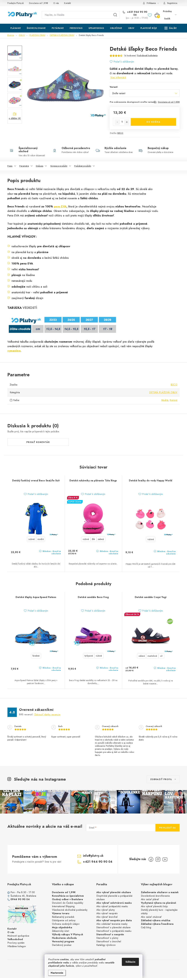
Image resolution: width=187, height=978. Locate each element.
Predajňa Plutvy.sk (15, 3)
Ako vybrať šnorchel (107, 917)
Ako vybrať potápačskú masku (112, 906)
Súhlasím (130, 962)
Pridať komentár (38, 442)
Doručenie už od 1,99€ (169, 102)
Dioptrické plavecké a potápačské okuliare (114, 897)
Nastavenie (57, 972)
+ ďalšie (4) (15, 118)
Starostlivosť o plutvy (107, 938)
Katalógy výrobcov (106, 945)
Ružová (173, 400)
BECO (120, 133)
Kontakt (67, 3)
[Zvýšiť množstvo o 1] (126, 122)
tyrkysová (89, 655)
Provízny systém (16, 942)
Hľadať (115, 15)
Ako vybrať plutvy (105, 910)
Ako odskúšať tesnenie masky (112, 924)
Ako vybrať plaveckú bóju (154, 906)
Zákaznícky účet (60, 931)
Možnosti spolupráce (18, 935)
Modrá (164, 400)
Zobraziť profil (161, 779)
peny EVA (60, 206)
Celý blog (146, 927)
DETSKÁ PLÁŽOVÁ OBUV (163, 392)
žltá (93, 539)
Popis (9, 165)
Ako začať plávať (150, 899)
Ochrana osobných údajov (66, 924)
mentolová (152, 655)
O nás (56, 3)
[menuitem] (15, 28)
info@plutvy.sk (93, 856)
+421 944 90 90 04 (136, 13)
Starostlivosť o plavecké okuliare (113, 927)
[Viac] (171, 28)
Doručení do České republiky (67, 903)
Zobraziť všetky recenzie (47, 714)
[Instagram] (158, 859)
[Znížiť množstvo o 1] (117, 122)
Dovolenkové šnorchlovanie (155, 896)
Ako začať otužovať (151, 917)
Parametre (24, 165)
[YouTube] (165, 859)
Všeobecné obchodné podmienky (70, 910)
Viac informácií (118, 77)
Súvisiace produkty (58, 165)
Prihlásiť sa (167, 827)
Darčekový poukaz (62, 945)
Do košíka (153, 121)
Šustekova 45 (18, 896)
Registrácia (172, 3)
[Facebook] (151, 859)
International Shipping (63, 906)
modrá (41, 539)
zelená (101, 539)
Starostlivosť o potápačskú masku (113, 931)
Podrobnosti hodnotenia (147, 55)
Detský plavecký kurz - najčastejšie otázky (159, 911)
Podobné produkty (82, 165)
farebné (36, 655)
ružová (31, 539)
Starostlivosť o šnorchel (108, 941)
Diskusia (39, 165)
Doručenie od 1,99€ (38, 3)
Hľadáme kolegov (16, 946)
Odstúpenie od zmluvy (64, 920)
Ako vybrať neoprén (107, 913)
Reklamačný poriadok (63, 917)
